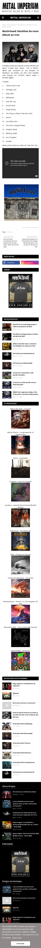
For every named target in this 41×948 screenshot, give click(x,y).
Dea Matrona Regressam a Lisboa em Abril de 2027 (25, 335)
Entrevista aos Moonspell (22, 363)
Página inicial (6, 25)
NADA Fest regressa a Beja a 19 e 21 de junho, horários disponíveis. (25, 393)
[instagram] (30, 263)
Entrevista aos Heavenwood (23, 353)
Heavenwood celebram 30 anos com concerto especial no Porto (25, 814)
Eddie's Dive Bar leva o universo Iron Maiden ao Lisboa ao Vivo (25, 345)
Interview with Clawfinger (22, 724)
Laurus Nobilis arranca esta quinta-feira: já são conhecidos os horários (25, 803)
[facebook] (11, 263)
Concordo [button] (20, 943)
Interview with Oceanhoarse (24, 762)
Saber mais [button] (16, 938)
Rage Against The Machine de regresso (24, 685)
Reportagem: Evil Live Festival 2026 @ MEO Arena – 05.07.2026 (26, 834)
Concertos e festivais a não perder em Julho (23, 374)
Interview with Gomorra (22, 753)
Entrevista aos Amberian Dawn (24, 792)
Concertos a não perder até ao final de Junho (24, 383)
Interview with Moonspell (22, 733)
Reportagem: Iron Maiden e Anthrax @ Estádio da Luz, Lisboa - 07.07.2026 (25, 824)
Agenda (16, 693)
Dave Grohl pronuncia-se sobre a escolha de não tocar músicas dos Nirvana (25, 715)
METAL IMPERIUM (20, 17)
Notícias (14, 25)
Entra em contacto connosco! (24, 703)
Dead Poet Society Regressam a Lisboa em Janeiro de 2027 (25, 325)
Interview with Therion (21, 743)
